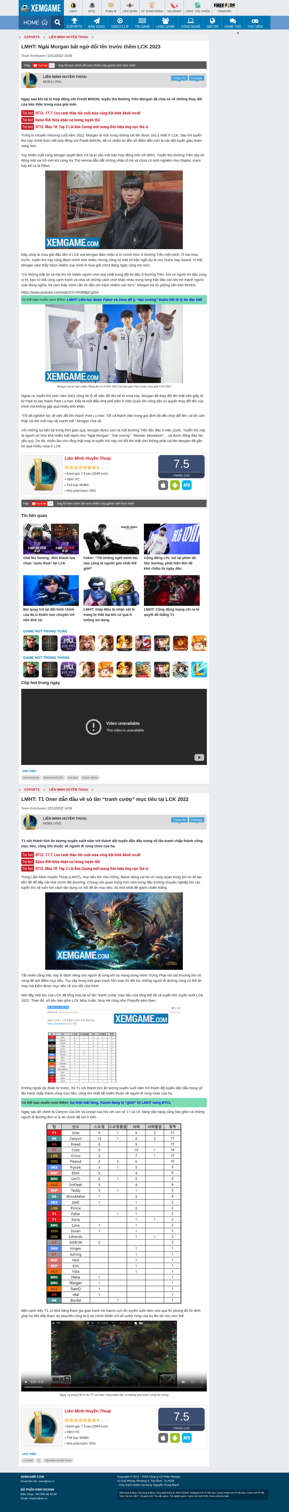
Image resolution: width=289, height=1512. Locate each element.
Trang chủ (179, 78)
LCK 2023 (72, 778)
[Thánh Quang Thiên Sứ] (87, 643)
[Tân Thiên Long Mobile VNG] (124, 643)
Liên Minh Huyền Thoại (68, 37)
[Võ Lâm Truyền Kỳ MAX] (162, 643)
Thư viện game (161, 1496)
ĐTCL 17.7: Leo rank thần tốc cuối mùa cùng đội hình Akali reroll (87, 113)
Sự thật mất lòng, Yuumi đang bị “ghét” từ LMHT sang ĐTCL (120, 1103)
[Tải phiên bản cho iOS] (163, 485)
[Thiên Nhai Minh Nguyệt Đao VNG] (106, 643)
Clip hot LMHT (132, 1496)
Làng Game (165, 26)
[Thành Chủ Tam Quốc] (143, 670)
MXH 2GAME (182, 1493)
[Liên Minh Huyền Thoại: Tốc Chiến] (199, 670)
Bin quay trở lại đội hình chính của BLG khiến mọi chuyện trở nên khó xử (49, 614)
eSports (74, 26)
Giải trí (212, 26)
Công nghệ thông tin (165, 1493)
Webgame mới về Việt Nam (203, 1493)
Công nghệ (190, 26)
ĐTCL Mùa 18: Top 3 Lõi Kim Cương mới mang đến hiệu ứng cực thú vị (91, 127)
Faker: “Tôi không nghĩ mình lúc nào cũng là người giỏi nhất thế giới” (111, 563)
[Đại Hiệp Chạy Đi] (180, 670)
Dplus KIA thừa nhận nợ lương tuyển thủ (67, 120)
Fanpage (196, 78)
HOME (31, 23)
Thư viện (255, 26)
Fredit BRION (90, 778)
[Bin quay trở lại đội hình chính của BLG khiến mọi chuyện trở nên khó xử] (51, 590)
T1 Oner (28, 1460)
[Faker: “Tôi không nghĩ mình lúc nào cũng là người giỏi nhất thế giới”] (111, 539)
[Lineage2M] (50, 643)
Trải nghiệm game (178, 1496)
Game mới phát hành (219, 1496)
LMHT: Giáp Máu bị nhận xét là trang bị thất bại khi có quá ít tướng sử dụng (109, 614)
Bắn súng (96, 26)
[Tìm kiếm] (57, 22)
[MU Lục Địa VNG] (68, 643)
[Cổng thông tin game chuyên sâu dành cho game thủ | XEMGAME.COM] (42, 9)
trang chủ (181, 475)
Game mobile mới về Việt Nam (231, 1493)
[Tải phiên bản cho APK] (187, 485)
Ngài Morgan (31, 778)
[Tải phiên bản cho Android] (175, 485)
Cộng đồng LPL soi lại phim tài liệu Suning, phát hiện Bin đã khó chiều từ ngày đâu (170, 563)
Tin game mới (146, 1496)
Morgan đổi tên (53, 778)
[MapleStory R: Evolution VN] (199, 643)
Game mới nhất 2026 (198, 1496)
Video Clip (120, 26)
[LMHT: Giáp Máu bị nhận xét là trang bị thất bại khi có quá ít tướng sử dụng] (111, 590)
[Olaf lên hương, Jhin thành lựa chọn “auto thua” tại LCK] (51, 539)
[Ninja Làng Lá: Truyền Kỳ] (180, 643)
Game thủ (233, 26)
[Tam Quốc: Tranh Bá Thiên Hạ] (31, 643)
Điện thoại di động (128, 1493)
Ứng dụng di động (146, 1493)
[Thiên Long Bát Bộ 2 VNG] (143, 643)
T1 (39, 1460)
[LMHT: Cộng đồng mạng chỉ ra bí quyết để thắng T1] (172, 590)
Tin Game (142, 26)
